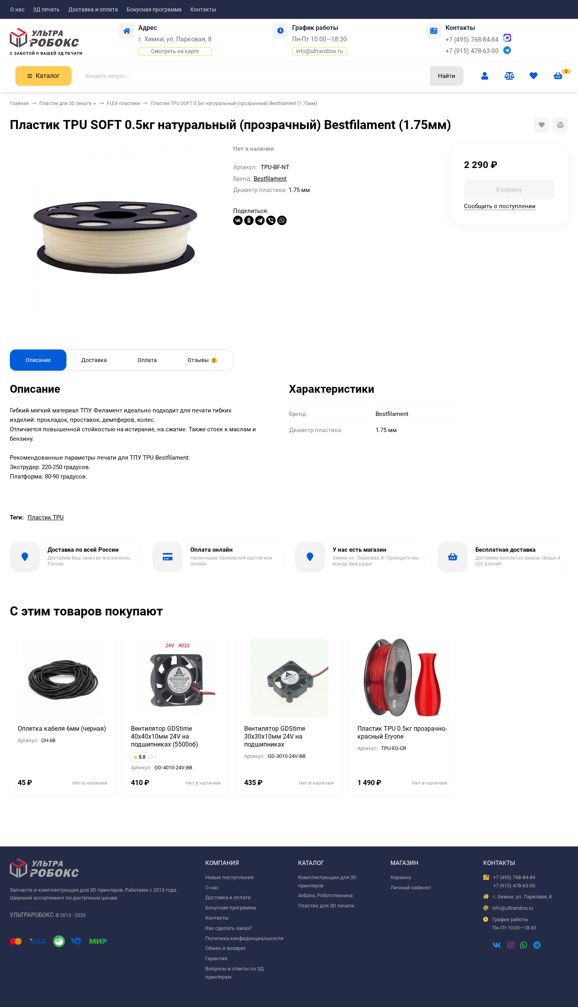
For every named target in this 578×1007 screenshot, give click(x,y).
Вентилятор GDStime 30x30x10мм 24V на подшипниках (274, 736)
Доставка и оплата (93, 9)
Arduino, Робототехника (325, 895)
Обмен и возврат (225, 948)
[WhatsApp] (282, 220)
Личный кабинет (410, 888)
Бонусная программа (154, 9)
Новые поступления (229, 877)
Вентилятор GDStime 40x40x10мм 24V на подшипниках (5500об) (164, 736)
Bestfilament (270, 178)
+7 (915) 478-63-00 (472, 51)
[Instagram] (510, 946)
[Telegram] (260, 220)
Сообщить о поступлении (500, 205)
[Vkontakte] (496, 946)
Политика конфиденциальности (244, 938)
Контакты (203, 9)
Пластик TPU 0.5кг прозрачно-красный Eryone (402, 732)
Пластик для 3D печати (65, 103)
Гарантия (216, 958)
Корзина (400, 877)
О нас (17, 9)
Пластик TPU (46, 517)
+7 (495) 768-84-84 (472, 39)
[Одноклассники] (249, 220)
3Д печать (46, 9)
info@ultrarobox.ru (319, 51)
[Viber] (271, 220)
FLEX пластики (123, 103)
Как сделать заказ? (228, 928)
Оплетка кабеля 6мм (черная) (62, 728)
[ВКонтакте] (238, 220)
